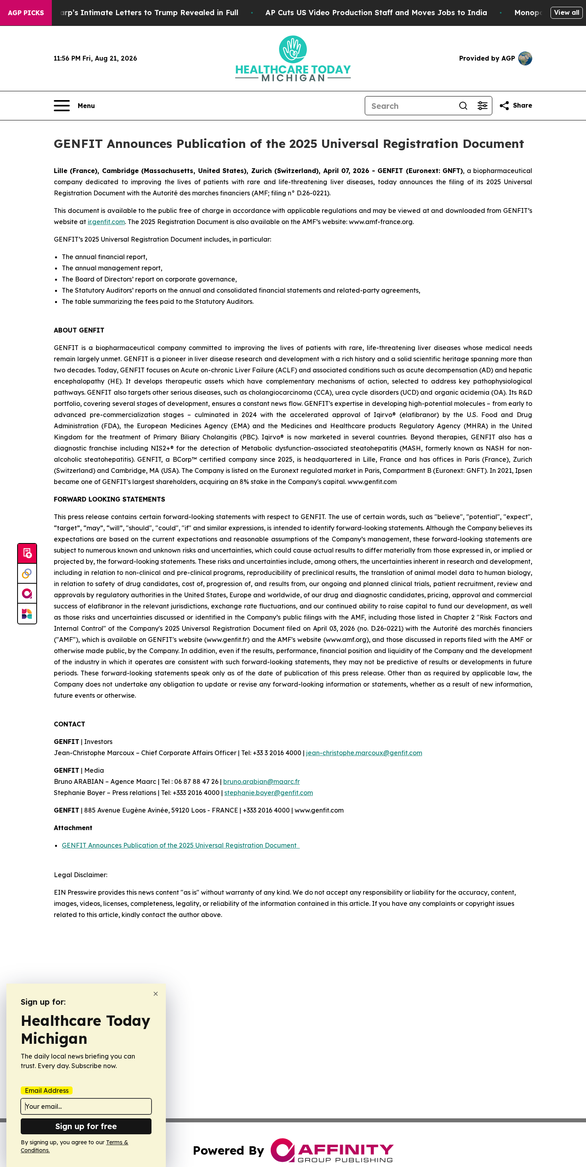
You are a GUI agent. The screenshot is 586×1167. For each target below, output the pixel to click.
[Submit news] (27, 554)
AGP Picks (26, 13)
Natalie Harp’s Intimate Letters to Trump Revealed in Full (131, 12)
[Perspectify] (27, 574)
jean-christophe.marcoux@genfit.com (364, 753)
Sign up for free (86, 1126)
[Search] (463, 105)
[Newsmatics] (27, 614)
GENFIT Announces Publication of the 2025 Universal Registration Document (181, 845)
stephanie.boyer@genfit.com (268, 793)
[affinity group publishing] (27, 594)
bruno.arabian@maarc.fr (261, 781)
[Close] (155, 994)
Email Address (47, 1090)
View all (566, 12)
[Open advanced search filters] (482, 105)
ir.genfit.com (106, 222)
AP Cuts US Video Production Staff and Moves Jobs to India (376, 12)
